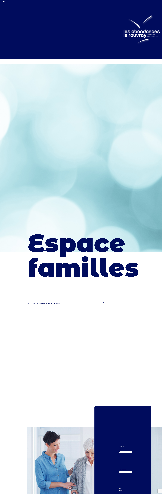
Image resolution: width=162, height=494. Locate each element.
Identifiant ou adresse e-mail (122, 448)
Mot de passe (122, 469)
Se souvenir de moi (122, 490)
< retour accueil (32, 139)
